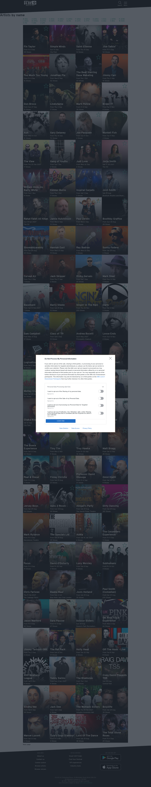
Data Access (75, 428)
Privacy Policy (87, 428)
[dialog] (75, 393)
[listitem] (75, 387)
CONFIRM (61, 421)
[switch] (101, 391)
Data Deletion (63, 428)
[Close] (111, 359)
